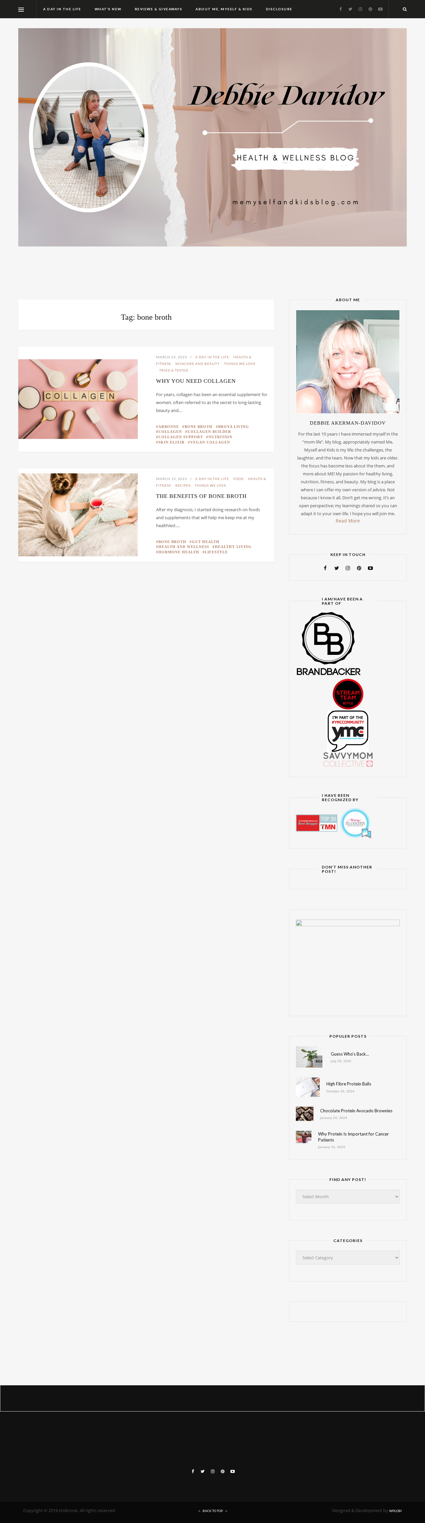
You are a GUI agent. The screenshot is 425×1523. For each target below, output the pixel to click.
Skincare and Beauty (197, 364)
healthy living (233, 547)
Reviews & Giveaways (159, 9)
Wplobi (395, 1511)
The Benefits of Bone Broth (201, 496)
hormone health (178, 552)
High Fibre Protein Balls (348, 1083)
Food (238, 479)
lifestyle (216, 552)
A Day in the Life (212, 357)
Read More (348, 521)
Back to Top (212, 1511)
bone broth (198, 427)
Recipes (183, 485)
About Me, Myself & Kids (224, 9)
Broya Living (233, 427)
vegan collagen (210, 442)
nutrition (220, 437)
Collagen (170, 432)
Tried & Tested (173, 370)
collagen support (180, 437)
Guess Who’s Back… (350, 1054)
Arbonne (168, 427)
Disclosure (279, 9)
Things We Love (240, 364)
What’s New (108, 9)
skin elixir (171, 442)
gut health (205, 542)
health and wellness (183, 547)
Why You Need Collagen (196, 381)
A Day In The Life (62, 9)
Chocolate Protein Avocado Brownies (356, 1110)
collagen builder (209, 432)
